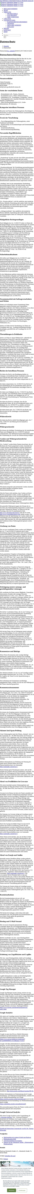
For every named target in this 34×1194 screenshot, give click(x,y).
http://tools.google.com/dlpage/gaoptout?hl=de (20, 1091)
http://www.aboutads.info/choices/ (9, 512)
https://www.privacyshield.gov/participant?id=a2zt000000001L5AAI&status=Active (12, 1039)
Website (5, 1159)
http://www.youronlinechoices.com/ (10, 514)
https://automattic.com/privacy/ (8, 767)
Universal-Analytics (6, 1117)
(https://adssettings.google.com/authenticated (12, 1104)
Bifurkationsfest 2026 (10, 1139)
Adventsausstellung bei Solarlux (13, 1141)
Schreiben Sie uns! (10, 1156)
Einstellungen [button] (22, 1190)
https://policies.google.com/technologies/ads (12, 1099)
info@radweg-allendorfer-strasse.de (23, 1)
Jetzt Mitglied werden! (6, 1)
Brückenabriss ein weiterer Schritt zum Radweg (17, 1137)
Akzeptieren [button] (12, 1190)
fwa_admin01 (11, 51)
